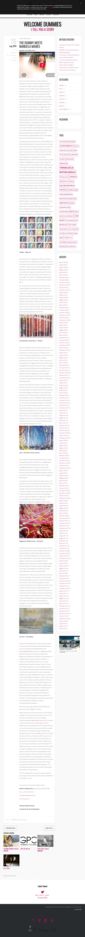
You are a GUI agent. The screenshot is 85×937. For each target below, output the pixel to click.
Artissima (72, 141)
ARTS (15, 53)
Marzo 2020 (62, 453)
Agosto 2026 (62, 262)
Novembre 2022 (63, 373)
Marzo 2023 (62, 363)
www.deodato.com (24, 799)
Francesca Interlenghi (67, 170)
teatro (70, 233)
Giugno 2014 (62, 626)
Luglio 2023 (62, 352)
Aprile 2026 (62, 272)
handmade (69, 198)
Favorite (47, 895)
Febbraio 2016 (63, 576)
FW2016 (72, 181)
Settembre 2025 (64, 290)
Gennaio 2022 (63, 398)
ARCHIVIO (41, 14)
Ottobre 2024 (63, 317)
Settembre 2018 (64, 498)
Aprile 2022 (62, 390)
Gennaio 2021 (63, 428)
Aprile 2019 (62, 480)
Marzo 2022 (62, 393)
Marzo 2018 (62, 513)
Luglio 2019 (62, 473)
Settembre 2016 (64, 558)
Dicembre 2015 (63, 581)
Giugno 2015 (62, 596)
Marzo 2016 (62, 573)
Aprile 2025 (62, 302)
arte (10, 55)
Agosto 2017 (62, 531)
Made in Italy (64, 203)
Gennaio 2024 (63, 340)
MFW (71, 212)
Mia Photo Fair (63, 216)
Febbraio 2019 (63, 485)
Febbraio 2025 (63, 307)
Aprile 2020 (62, 450)
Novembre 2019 (63, 463)
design (65, 154)
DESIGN (61, 92)
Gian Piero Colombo (72, 190)
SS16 (61, 233)
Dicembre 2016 (63, 551)
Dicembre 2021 (63, 400)
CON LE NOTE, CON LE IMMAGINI (43, 850)
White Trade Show (70, 246)
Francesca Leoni (64, 177)
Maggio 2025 (62, 300)
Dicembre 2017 (63, 521)
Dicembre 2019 (63, 460)
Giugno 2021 (62, 415)
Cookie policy (42, 915)
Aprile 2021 (62, 420)
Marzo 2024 (62, 335)
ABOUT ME (56, 14)
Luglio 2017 (62, 533)
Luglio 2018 (62, 503)
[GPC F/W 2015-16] (28, 841)
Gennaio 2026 (63, 280)
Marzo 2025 (62, 305)
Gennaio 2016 (63, 578)
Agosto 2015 (62, 591)
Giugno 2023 (62, 355)
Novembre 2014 (63, 613)
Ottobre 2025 (63, 287)
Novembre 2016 (63, 553)
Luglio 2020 (62, 443)
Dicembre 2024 (63, 312)
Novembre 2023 (63, 345)
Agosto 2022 (62, 380)
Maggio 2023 (62, 358)
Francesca (28, 38)
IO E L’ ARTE (6, 868)
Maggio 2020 (62, 448)
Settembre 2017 (64, 528)
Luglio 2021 (62, 413)
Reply (36, 895)
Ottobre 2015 (63, 586)
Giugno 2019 (62, 475)
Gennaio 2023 (63, 368)
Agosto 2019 (62, 470)
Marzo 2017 (62, 543)
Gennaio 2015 (63, 608)
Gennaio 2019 (63, 488)
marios (72, 203)
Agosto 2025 (62, 292)
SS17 (65, 233)
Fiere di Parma (69, 159)
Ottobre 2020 (63, 435)
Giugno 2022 (62, 385)
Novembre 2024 (63, 315)
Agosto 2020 (62, 440)
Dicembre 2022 (63, 370)
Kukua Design (78, 909)
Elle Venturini (73, 154)
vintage (62, 246)
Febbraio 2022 (63, 395)
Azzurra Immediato (66, 146)
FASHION (61, 99)
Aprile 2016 (62, 571)
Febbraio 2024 (63, 337)
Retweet (41, 895)
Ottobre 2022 (63, 375)
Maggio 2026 (62, 270)
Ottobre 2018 (63, 495)
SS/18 (72, 229)
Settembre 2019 (64, 468)
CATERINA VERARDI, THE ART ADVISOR (11, 850)
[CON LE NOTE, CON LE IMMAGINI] (45, 841)
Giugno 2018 (62, 506)
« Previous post (10, 828)
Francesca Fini (63, 163)
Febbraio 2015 (63, 606)
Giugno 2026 (62, 267)
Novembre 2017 (63, 523)
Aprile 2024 (62, 332)
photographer (70, 220)
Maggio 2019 (62, 478)
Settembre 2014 (64, 618)
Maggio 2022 (62, 388)
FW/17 (66, 181)
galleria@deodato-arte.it (29, 795)
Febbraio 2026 (63, 277)
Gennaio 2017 (63, 548)
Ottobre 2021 (63, 405)
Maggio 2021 (62, 418)
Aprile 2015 (62, 601)
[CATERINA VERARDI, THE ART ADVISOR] (11, 841)
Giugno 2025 (62, 297)
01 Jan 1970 (42, 898)
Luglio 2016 (62, 563)
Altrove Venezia (64, 141)
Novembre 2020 (63, 433)
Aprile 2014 (62, 628)
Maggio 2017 (62, 538)
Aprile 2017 (62, 541)
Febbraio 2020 (63, 455)
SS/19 (76, 229)
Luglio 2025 (62, 295)
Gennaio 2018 (63, 518)
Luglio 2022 (62, 383)
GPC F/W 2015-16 (25, 849)
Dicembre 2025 (63, 282)
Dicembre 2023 (63, 342)
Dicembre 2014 (63, 611)
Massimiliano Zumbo (65, 207)
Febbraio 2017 (63, 546)
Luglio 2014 (62, 623)
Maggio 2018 (62, 508)
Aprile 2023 (62, 360)
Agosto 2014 (62, 621)
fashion (62, 159)
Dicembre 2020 (63, 430)
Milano (71, 216)
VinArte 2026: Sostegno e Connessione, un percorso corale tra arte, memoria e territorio (68, 67)
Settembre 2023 (64, 350)
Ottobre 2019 (63, 465)
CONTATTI (48, 14)
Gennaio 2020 (63, 458)
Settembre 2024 (64, 320)
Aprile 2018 (62, 511)
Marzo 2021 (62, 423)
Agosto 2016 (62, 561)
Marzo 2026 (62, 275)
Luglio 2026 (62, 265)
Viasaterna (63, 242)
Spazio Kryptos (64, 229)
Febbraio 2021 (63, 425)
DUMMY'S (61, 95)
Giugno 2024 (62, 327)
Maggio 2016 (62, 568)
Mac (75, 198)
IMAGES (61, 106)
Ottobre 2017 (63, 526)
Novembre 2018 (63, 493)
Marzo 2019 (62, 483)
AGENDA (61, 85)
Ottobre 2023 (63, 347)
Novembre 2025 (63, 285)
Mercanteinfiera (64, 211)
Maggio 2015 (62, 598)
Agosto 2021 (62, 410)
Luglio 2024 (62, 325)
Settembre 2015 (64, 588)
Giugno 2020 (62, 445)
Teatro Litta (68, 238)
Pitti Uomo (72, 224)
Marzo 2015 (62, 603)
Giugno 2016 (62, 566)
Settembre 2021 (64, 408)
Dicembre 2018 (63, 490)
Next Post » (49, 828)
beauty (76, 146)
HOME (35, 14)
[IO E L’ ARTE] (11, 860)
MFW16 (76, 211)
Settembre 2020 (64, 438)
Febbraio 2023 (63, 365)
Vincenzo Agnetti (72, 242)
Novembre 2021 (63, 403)
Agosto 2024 (62, 322)
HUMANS (61, 102)
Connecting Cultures (65, 150)
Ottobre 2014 (63, 616)
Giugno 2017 (62, 536)
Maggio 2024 (62, 330)
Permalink (13, 60)
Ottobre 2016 (63, 556)
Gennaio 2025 (63, 310)
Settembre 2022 (64, 378)
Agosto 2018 (62, 500)
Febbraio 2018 (63, 516)
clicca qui (49, 7)
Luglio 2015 (62, 593)
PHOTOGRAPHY (63, 109)
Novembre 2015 (63, 583)
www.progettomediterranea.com (29, 651)
